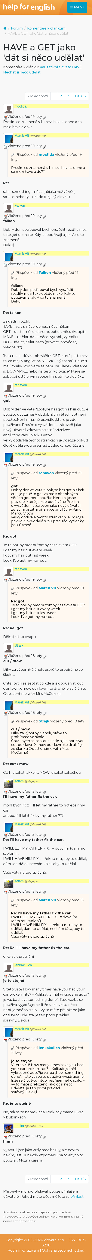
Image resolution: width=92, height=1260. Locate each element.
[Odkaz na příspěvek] (13, 155)
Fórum (17, 28)
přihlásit (77, 1197)
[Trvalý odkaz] (44, 117)
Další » (80, 96)
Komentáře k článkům (46, 28)
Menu (78, 7)
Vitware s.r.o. (54, 1240)
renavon (21, 385)
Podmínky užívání (23, 1250)
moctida (21, 106)
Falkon (20, 205)
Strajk (19, 645)
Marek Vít (30, 135)
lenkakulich (23, 965)
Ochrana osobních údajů (63, 1250)
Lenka (29, 1126)
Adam (26, 781)
